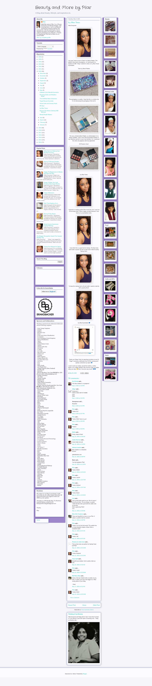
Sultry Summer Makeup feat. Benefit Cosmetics (52, 151)
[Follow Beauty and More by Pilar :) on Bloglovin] (48, 292)
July (41, 85)
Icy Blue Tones (44, 108)
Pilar (73, 409)
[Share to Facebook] (86, 373)
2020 (40, 71)
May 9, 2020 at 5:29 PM (78, 385)
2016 (40, 135)
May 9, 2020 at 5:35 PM (78, 398)
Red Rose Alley (76, 575)
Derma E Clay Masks (50, 213)
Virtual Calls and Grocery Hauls (48, 103)
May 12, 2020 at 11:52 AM (79, 555)
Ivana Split (75, 558)
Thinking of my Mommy (75, 614)
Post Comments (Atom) (87, 609)
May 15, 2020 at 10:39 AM (79, 572)
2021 (40, 69)
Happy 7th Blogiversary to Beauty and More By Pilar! (53, 172)
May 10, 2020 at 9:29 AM (78, 436)
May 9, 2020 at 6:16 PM (78, 405)
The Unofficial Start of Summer (48, 98)
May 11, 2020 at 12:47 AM (79, 479)
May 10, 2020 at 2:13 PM (78, 444)
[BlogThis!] (83, 373)
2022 (40, 66)
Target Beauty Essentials (46, 101)
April (41, 117)
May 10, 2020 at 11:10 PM (79, 464)
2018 (40, 130)
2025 (40, 59)
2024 (40, 61)
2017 (40, 132)
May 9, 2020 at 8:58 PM (78, 421)
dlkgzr (74, 389)
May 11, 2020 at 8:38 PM (78, 520)
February (42, 122)
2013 (40, 142)
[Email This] (81, 373)
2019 (40, 127)
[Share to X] (84, 373)
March (42, 120)
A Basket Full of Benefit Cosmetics (49, 92)
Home (84, 605)
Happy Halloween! (49, 193)
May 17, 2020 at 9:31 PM (78, 586)
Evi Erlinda (75, 381)
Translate (49, 48)
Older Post (96, 605)
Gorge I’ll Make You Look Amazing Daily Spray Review (52, 183)
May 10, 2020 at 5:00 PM (78, 456)
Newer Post (72, 605)
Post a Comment (74, 597)
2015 (40, 137)
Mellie (73, 432)
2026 (40, 57)
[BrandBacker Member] (45, 315)
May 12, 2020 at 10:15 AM (79, 548)
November (43, 75)
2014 (40, 140)
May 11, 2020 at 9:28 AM (78, 510)
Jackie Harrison (76, 440)
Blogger (85, 673)
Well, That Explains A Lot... (51, 203)
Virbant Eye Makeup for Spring (52, 246)
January (42, 124)
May (41, 90)
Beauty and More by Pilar (63, 8)
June (41, 88)
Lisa (73, 498)
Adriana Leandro (76, 447)
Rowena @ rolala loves (78, 542)
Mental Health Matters (46, 114)
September (43, 80)
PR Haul (42, 106)
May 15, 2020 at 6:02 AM (78, 564)
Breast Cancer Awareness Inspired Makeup (51, 224)
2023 (40, 64)
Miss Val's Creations (77, 514)
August (42, 83)
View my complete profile (43, 37)
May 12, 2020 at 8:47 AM (78, 531)
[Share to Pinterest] (88, 373)
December (43, 73)
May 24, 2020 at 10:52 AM (79, 594)
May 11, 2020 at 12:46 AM (79, 472)
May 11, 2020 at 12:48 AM (79, 495)
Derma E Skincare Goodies (51, 161)
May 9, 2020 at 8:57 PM (78, 413)
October (42, 78)
